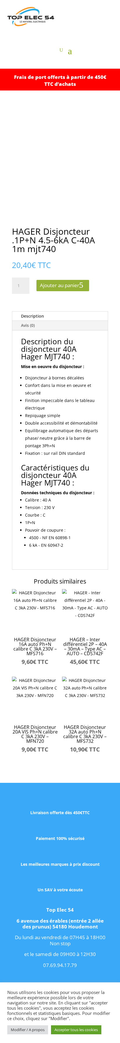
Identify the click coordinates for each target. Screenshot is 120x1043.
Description (32, 316)
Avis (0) (28, 325)
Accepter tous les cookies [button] (76, 1029)
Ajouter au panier (59, 285)
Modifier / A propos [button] (28, 1029)
